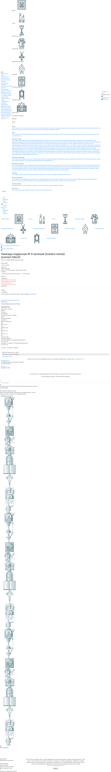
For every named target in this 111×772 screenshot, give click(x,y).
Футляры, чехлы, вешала (26, 160)
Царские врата (48, 190)
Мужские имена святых (95, 128)
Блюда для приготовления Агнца (52, 140)
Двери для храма (58, 185)
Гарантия (16, 300)
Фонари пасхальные (26, 152)
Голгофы (85, 140)
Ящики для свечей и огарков (19, 154)
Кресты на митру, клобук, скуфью (82, 145)
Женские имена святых (18, 129)
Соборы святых (28, 129)
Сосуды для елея (61, 151)
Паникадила (15, 149)
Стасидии (34, 185)
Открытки (15, 180)
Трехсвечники (95, 151)
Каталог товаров (5, 245)
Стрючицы (89, 151)
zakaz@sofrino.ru (106, 97)
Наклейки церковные (91, 179)
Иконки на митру (43, 143)
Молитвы (83, 179)
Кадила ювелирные (29, 166)
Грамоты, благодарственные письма (43, 179)
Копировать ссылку (7, 356)
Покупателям (4, 76)
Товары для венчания (91, 159)
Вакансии (3, 115)
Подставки (58, 149)
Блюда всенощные (39, 140)
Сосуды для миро (71, 151)
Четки (92, 152)
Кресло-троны (22, 185)
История (8, 107)
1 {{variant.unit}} (26, 273)
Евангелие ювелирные (41, 165)
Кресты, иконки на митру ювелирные (33, 168)
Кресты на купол (68, 145)
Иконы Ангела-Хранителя (82, 128)
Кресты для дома (59, 145)
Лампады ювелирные (48, 168)
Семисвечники (53, 151)
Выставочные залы (6, 112)
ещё (1, 244)
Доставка (12, 300)
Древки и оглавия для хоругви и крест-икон (51, 142)
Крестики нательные (34, 145)
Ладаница (14, 148)
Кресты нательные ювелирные (86, 166)
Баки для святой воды (28, 140)
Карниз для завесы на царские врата (34, 190)
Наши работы (4, 73)
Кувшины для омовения (87, 146)
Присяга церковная (39, 180)
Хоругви (50, 152)
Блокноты (21, 179)
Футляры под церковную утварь (40, 152)
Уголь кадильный (16, 152)
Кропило (64, 146)
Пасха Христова (52, 128)
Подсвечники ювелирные (88, 168)
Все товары (15, 128)
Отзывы (7, 117)
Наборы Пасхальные (49, 180)
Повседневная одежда (51, 159)
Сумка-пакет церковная (69, 180)
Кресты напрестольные (18, 146)
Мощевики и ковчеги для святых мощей (60, 148)
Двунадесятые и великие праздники (66, 128)
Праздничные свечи (78, 134)
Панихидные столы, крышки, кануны (28, 149)
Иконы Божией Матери (42, 128)
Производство (5, 109)
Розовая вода (45, 151)
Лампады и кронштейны (23, 148)
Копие (27, 145)
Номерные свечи (58, 134)
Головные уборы (36, 159)
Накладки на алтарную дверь (78, 148)
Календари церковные (64, 179)
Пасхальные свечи (68, 134)
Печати (46, 149)
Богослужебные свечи (24, 134)
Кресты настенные (29, 146)
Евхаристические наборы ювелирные (56, 165)
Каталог (4, 191)
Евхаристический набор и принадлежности (74, 142)
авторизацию (33, 294)
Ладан (98, 146)
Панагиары (93, 148)
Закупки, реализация (6, 114)
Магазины (105, 99)
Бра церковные (65, 140)
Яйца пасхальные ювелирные (60, 169)
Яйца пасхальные (65, 174)
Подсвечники (51, 149)
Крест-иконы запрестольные (47, 145)
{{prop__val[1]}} (5, 265)
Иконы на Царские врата (43, 129)
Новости (9, 106)
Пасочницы (41, 149)
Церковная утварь (14, 245)
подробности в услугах (7, 396)
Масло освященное (44, 148)
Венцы (71, 140)
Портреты (36, 174)
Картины (20, 174)
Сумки (59, 174)
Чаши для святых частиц (84, 152)
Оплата (8, 300)
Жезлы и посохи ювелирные (73, 165)
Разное (84, 159)
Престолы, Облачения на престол (84, 149)
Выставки (9, 86)
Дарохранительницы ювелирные (26, 165)
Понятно (55, 768)
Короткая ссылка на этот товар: (10, 352)
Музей (9, 110)
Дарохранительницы (24, 142)
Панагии (88, 148)
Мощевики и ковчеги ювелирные (62, 168)
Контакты (3, 87)
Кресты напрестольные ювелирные (69, 166)
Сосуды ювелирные (17, 169)
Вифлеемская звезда (29, 179)
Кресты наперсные (95, 145)
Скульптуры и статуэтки (45, 174)
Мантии (43, 159)
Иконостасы (21, 190)
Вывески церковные (78, 140)
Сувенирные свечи (17, 135)
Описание (3, 300)
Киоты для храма (83, 143)
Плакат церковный (22, 180)
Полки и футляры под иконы (68, 149)
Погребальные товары (63, 159)
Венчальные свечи (35, 134)
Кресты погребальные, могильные (43, 146)
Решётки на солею (33, 151)
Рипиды (40, 151)
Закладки (56, 179)
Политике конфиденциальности (55, 765)
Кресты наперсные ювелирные (52, 166)
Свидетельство (59, 180)
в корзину (4, 292)
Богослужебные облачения (25, 159)
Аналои (20, 140)
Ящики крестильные (32, 154)
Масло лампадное (34, 148)
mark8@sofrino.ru (79, 359)
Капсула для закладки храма (59, 143)
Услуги (2, 75)
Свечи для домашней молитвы (91, 134)
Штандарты (97, 152)
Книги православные (75, 179)
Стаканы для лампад (81, 151)
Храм (6, 110)
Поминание (30, 180)
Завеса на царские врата (32, 143)
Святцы (35, 129)
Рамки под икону (23, 151)
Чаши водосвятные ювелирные (45, 169)
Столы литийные (41, 185)
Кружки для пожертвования (74, 146)
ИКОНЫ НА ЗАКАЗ (54, 129)
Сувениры (54, 174)
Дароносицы (15, 142)
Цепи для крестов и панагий (60, 152)
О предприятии (5, 101)
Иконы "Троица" (22, 128)
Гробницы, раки (92, 140)
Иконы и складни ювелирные (88, 165)
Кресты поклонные (57, 146)
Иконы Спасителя (31, 128)
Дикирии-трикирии (35, 142)
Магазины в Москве (6, 90)
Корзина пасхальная (28, 174)
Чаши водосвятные (73, 152)
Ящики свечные (50, 185)
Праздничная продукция (75, 159)
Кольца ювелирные (39, 166)
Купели (95, 146)
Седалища (29, 185)
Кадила (50, 143)
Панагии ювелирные (76, 168)
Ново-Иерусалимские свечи (47, 134)
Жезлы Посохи (90, 142)
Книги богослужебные (72, 143)
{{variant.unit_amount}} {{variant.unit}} (11, 273)
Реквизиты (4, 86)
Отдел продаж (4, 89)
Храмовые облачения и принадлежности (42, 160)
